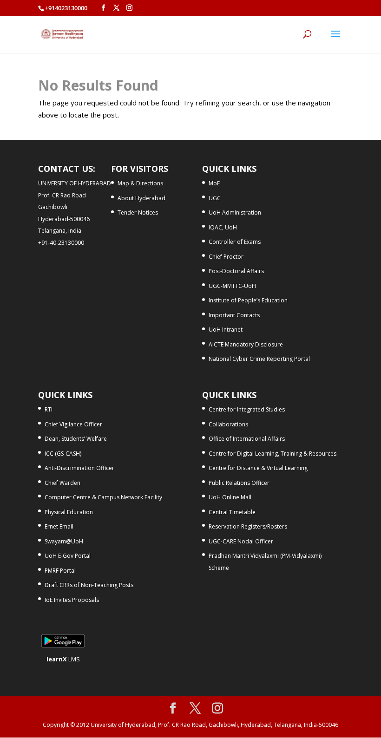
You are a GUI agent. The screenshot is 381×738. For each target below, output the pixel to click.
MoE (214, 183)
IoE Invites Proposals (72, 600)
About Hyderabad (141, 198)
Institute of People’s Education (248, 300)
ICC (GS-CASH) (63, 453)
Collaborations (228, 424)
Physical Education (69, 512)
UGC (215, 198)
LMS (63, 659)
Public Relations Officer (239, 483)
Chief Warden (62, 483)
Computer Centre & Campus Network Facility (103, 497)
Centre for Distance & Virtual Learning (258, 468)
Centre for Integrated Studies (247, 409)
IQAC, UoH (223, 227)
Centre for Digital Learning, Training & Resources (272, 453)
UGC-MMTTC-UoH (232, 286)
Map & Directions (140, 183)
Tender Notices (138, 212)
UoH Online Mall (230, 497)
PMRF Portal (60, 571)
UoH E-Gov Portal (68, 556)
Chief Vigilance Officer (73, 424)
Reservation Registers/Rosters (248, 526)
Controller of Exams (235, 242)
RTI (49, 409)
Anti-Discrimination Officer (79, 468)
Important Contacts (234, 315)
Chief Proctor (226, 257)
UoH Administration (235, 212)
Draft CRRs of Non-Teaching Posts (89, 585)
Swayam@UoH (64, 541)
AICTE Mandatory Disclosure (246, 344)
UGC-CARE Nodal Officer (241, 541)
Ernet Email (59, 526)
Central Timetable (232, 512)
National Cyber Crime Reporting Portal (259, 359)
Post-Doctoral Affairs (236, 271)
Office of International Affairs (247, 439)
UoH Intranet (226, 329)
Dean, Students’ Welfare (76, 439)
